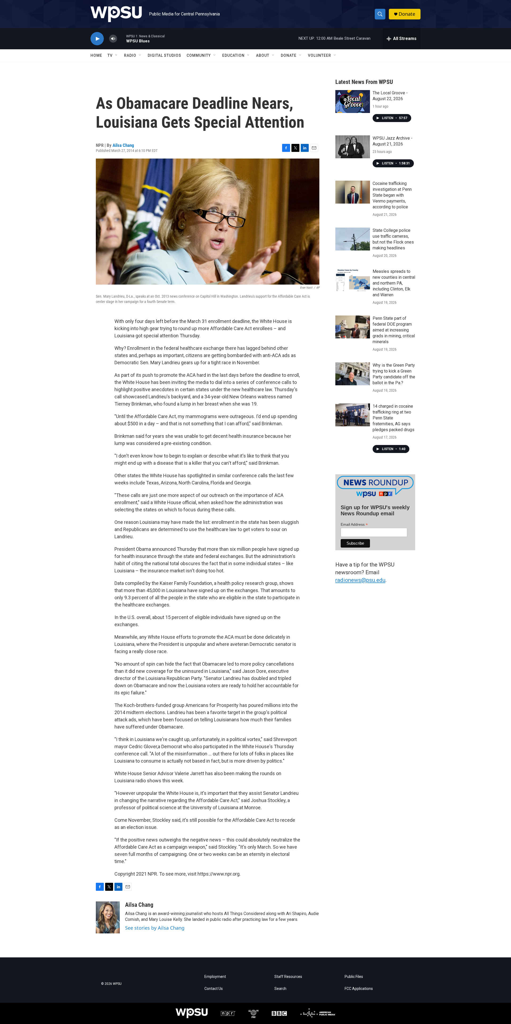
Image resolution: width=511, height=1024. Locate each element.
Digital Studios (164, 55)
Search (280, 989)
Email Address (354, 524)
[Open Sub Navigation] (116, 55)
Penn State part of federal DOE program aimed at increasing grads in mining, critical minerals (394, 330)
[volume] (113, 39)
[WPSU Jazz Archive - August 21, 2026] (352, 146)
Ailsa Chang (123, 145)
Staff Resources (288, 977)
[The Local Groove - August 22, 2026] (352, 101)
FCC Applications (359, 989)
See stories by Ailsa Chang (154, 928)
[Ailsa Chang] (108, 917)
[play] (97, 39)
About (262, 55)
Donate (407, 14)
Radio (130, 55)
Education (233, 55)
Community (199, 55)
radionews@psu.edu (360, 580)
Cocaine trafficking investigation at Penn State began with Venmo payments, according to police (392, 195)
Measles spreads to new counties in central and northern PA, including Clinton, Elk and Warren (394, 283)
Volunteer (319, 55)
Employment (215, 977)
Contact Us (213, 989)
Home (96, 55)
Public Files (354, 977)
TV (110, 55)
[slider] (121, 38)
